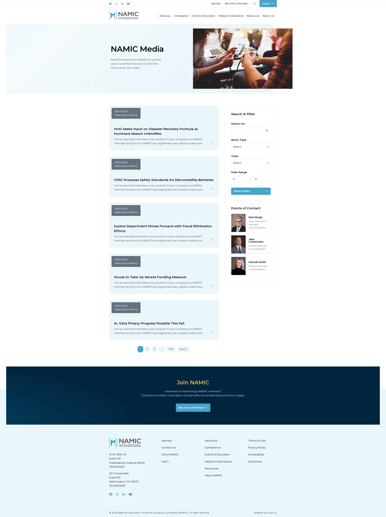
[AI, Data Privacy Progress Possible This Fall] (212, 332)
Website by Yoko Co (265, 512)
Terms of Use (257, 440)
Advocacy (165, 15)
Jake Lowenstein (256, 240)
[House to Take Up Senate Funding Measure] (212, 286)
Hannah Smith (257, 262)
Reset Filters (242, 191)
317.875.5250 (117, 466)
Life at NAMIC (170, 454)
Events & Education (203, 15)
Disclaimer (255, 461)
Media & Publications (231, 15)
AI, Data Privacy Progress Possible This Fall (149, 323)
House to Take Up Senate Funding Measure (150, 277)
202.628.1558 (117, 485)
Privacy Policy (257, 447)
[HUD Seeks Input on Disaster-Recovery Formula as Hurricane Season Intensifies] (212, 142)
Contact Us (168, 447)
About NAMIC (213, 475)
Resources (253, 15)
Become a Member (236, 3)
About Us (268, 15)
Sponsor (216, 3)
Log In (165, 461)
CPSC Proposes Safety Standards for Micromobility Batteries (163, 180)
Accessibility (256, 454)
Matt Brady (255, 217)
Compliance (181, 15)
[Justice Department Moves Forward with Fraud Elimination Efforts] (212, 239)
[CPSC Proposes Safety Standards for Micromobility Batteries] (212, 188)
